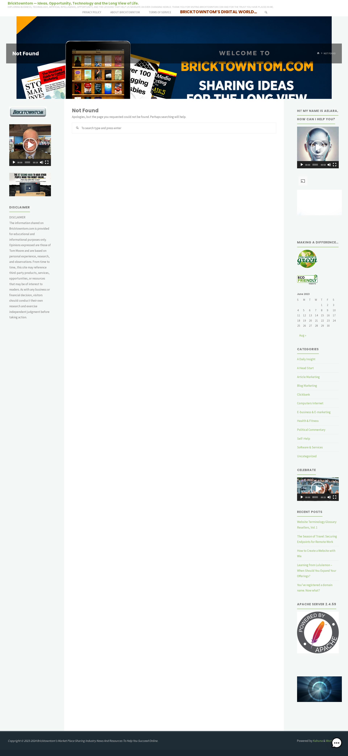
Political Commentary (311, 430)
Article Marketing (308, 377)
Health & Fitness (308, 421)
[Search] (266, 12)
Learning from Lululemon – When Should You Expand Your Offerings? (316, 570)
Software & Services (310, 447)
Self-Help (303, 439)
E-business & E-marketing (314, 412)
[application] (30, 145)
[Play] (14, 162)
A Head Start (305, 368)
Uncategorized (307, 456)
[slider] (27, 162)
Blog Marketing (307, 386)
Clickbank (303, 395)
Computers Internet (310, 403)
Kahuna (317, 741)
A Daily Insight (306, 359)
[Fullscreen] (47, 162)
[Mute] (41, 162)
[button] (30, 145)
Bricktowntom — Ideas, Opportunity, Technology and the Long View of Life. (73, 3)
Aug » (302, 335)
